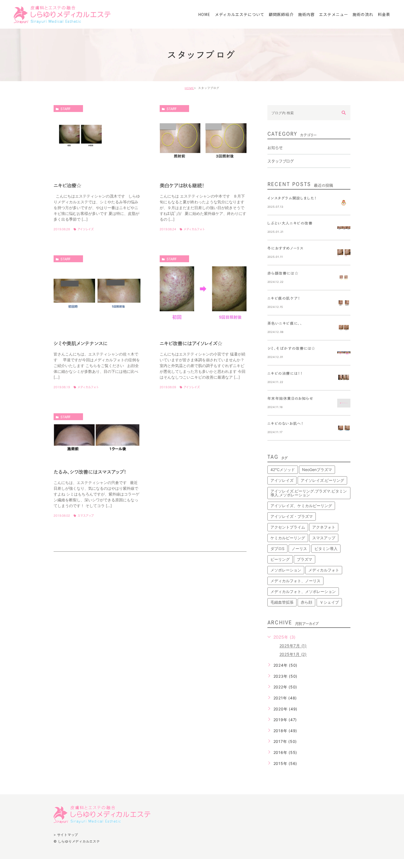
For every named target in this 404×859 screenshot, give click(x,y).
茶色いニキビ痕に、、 (285, 323)
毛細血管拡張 (282, 602)
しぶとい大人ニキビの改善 (290, 223)
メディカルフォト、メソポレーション (303, 591)
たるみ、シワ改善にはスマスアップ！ (90, 471)
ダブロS (277, 548)
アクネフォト (323, 527)
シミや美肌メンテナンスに (80, 343)
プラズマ (304, 559)
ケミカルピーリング (287, 537)
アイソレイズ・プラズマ (291, 516)
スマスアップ (86, 515)
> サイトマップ (66, 835)
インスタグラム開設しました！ (292, 198)
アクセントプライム (287, 527)
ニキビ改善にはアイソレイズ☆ (191, 343)
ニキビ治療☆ (67, 185)
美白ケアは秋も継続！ (182, 185)
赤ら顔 (306, 602)
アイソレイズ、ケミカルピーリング (301, 505)
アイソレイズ (86, 229)
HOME (189, 88)
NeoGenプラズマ (317, 469)
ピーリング (280, 559)
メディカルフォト (194, 229)
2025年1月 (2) (293, 654)
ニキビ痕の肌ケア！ (283, 298)
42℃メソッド (282, 469)
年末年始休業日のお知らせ (290, 398)
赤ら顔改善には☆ (282, 273)
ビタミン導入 (325, 548)
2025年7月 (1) (293, 646)
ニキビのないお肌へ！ (285, 423)
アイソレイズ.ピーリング (322, 480)
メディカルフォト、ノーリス (295, 580)
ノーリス (299, 548)
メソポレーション (285, 570)
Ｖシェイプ (329, 602)
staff (65, 108)
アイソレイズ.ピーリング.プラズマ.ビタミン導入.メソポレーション (308, 493)
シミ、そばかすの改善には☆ (291, 348)
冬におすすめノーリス (285, 248)
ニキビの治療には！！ (285, 373)
